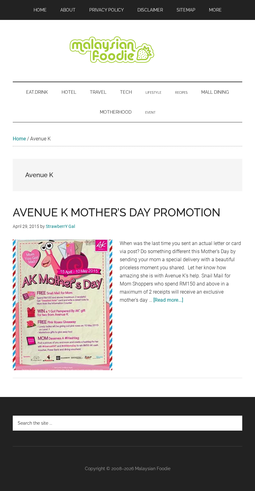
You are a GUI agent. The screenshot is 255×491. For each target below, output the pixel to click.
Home (19, 139)
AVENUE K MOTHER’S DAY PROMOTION (116, 212)
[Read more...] (168, 300)
